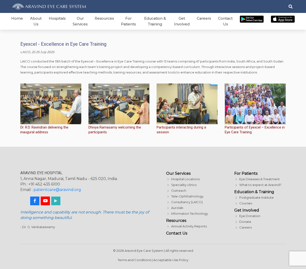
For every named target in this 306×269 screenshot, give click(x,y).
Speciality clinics (184, 185)
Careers (204, 18)
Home (17, 18)
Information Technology (189, 213)
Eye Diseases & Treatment (259, 179)
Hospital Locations (185, 179)
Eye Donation (249, 216)
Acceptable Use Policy (170, 260)
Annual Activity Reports (189, 226)
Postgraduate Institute (256, 197)
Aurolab (177, 208)
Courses (245, 203)
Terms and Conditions (134, 260)
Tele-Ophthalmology (187, 196)
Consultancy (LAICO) (187, 202)
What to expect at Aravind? (260, 185)
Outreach (178, 190)
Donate (245, 222)
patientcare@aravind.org (57, 189)
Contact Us (225, 21)
